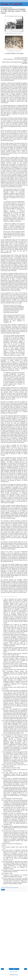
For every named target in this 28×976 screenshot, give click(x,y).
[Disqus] (14, 911)
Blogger (16, 974)
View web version (14, 971)
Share (3, 889)
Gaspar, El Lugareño (11, 4)
